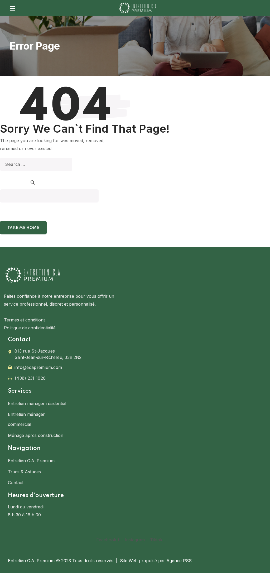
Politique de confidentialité (30, 327)
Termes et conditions (25, 319)
